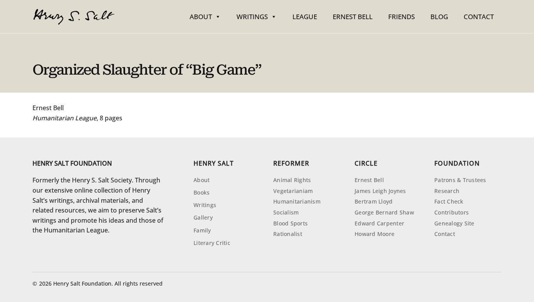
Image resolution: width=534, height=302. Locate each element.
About (201, 16)
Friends (401, 16)
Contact (479, 16)
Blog (439, 16)
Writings (252, 16)
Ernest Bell (353, 16)
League (304, 16)
